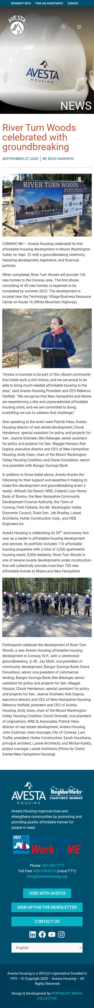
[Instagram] (61, 934)
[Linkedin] (32, 934)
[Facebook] (42, 934)
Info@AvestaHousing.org (47, 876)
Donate (73, 3)
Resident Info (21, 3)
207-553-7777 (53, 865)
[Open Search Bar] (63, 27)
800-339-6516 (45, 871)
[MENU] (79, 27)
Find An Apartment (49, 3)
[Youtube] (51, 934)
